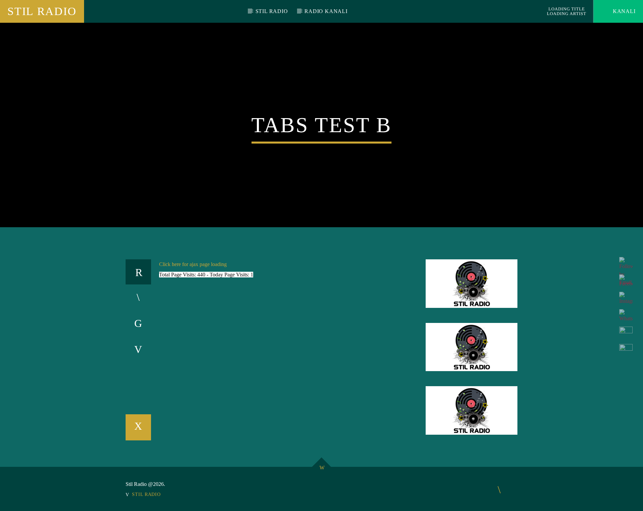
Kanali (623, 11)
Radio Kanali (326, 11)
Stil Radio (41, 11)
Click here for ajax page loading (193, 264)
